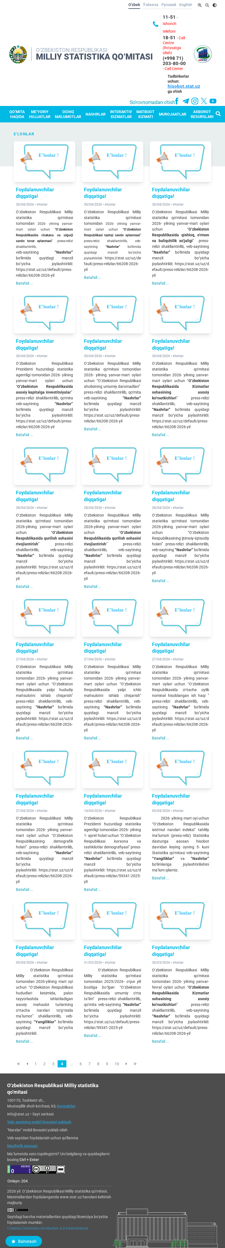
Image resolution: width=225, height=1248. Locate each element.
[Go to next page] (126, 1063)
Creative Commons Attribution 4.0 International (47, 1228)
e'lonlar (42, 204)
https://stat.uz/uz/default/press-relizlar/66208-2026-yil (112, 264)
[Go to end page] (135, 1063)
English (185, 4)
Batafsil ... (24, 283)
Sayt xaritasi (43, 1114)
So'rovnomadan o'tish (152, 102)
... (71, 1064)
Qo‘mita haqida (17, 114)
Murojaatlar (172, 114)
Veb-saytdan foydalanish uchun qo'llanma (42, 1138)
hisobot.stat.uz (184, 86)
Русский (168, 4)
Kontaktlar (66, 1106)
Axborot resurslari (202, 114)
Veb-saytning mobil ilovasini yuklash (39, 1122)
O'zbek (134, 4)
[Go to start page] (18, 1063)
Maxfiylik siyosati (22, 1146)
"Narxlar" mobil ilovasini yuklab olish (37, 1130)
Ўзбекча (150, 4)
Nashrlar (96, 114)
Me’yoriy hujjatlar (39, 114)
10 (117, 1064)
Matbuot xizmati (145, 114)
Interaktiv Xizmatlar (121, 114)
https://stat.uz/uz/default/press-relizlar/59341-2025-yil (112, 876)
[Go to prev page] (27, 1063)
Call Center (174, 68)
